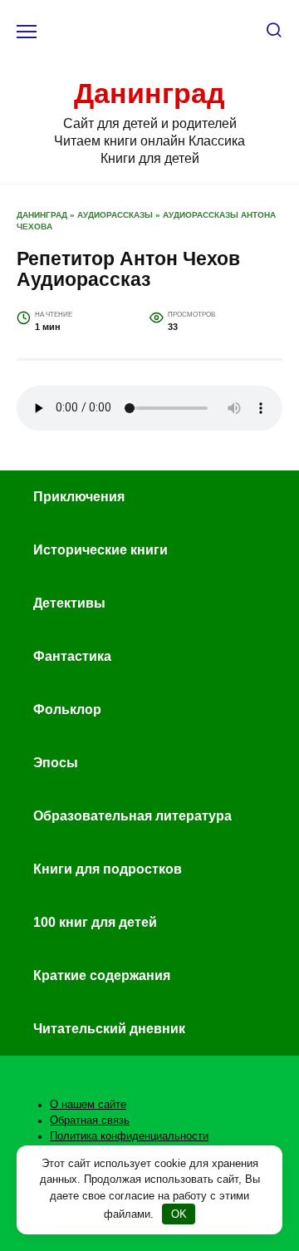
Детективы (69, 603)
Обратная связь (90, 1120)
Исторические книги (100, 550)
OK (179, 1214)
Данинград (149, 93)
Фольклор (67, 709)
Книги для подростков (107, 869)
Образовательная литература (132, 816)
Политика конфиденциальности (129, 1136)
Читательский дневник (109, 1029)
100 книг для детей (95, 922)
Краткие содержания (101, 975)
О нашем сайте (88, 1105)
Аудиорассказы (115, 214)
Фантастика (72, 656)
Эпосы (55, 763)
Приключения (79, 497)
